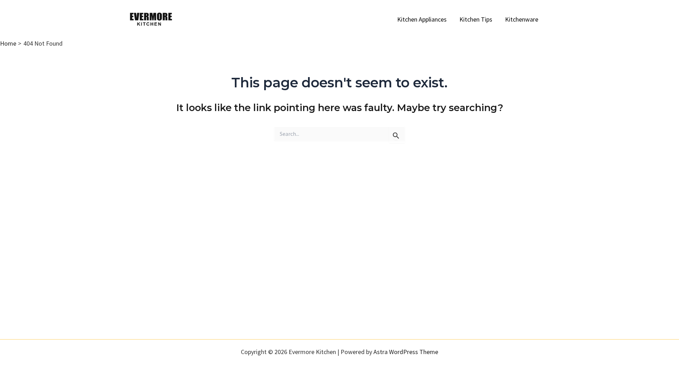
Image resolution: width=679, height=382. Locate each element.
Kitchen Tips (475, 19)
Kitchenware (521, 19)
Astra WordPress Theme (405, 352)
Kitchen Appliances (422, 19)
